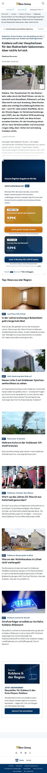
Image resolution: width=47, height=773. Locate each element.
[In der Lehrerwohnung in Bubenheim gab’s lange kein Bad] (23, 298)
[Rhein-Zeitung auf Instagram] (25, 753)
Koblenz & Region (25, 14)
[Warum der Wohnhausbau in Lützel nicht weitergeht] (23, 539)
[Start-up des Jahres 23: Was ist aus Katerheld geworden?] (23, 477)
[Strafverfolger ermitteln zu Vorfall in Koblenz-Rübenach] (23, 602)
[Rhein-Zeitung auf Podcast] (30, 753)
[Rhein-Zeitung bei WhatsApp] (16, 753)
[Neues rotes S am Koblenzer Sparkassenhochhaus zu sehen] (23, 360)
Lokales (13, 14)
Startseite (4, 14)
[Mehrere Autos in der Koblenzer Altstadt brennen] (23, 423)
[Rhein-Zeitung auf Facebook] (21, 753)
